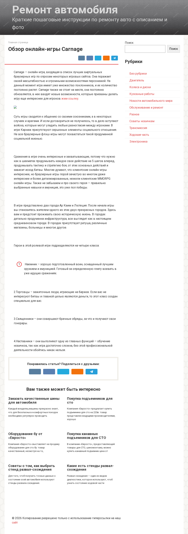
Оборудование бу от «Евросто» (25, 436)
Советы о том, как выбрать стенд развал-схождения (31, 468)
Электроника (138, 141)
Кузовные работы (141, 94)
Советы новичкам (141, 121)
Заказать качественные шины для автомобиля (33, 400)
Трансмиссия (138, 128)
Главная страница (18, 42)
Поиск (129, 42)
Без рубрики (138, 73)
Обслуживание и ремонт (146, 107)
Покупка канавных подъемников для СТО (86, 436)
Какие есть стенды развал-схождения (90, 468)
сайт (15, 522)
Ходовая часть (139, 134)
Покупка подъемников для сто (90, 400)
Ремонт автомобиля (65, 9)
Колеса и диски (140, 87)
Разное (134, 114)
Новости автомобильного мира (150, 101)
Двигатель (136, 80)
